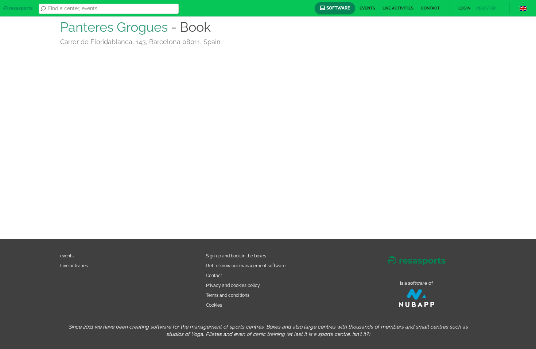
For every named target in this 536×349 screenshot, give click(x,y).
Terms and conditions (227, 295)
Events (367, 8)
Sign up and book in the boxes (236, 255)
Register (486, 8)
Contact (430, 8)
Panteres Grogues (114, 27)
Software (337, 8)
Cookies (214, 305)
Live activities (397, 8)
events (67, 255)
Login (464, 8)
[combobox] (112, 9)
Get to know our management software (246, 265)
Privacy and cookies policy (233, 285)
